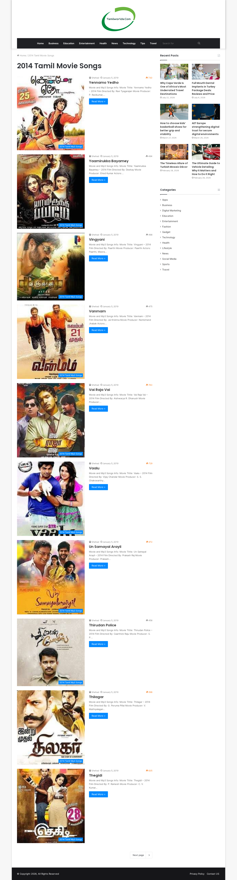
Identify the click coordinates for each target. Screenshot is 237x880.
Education (68, 43)
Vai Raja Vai (99, 389)
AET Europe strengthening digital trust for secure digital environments (205, 128)
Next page (138, 855)
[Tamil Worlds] (119, 19)
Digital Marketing (171, 210)
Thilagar (96, 696)
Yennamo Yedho (104, 82)
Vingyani (97, 239)
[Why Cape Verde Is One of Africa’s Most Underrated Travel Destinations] (174, 72)
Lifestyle (167, 248)
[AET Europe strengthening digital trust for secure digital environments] (206, 112)
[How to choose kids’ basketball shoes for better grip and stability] (174, 112)
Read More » (98, 101)
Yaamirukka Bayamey (109, 161)
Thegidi (95, 775)
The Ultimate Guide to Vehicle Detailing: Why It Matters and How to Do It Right (206, 168)
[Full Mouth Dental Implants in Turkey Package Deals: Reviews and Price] (206, 72)
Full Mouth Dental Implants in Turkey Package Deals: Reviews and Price (203, 88)
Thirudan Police (102, 625)
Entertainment (87, 43)
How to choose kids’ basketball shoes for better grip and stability (173, 128)
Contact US (213, 873)
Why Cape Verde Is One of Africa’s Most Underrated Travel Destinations (173, 88)
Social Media (169, 258)
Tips (142, 43)
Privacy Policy (197, 873)
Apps (165, 199)
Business (53, 43)
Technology (129, 43)
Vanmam (97, 311)
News (115, 43)
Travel (153, 43)
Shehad (95, 77)
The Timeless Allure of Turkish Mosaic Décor (174, 165)
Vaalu (94, 468)
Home (40, 43)
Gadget (166, 232)
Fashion (166, 226)
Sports (166, 264)
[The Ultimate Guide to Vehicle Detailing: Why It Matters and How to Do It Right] (206, 152)
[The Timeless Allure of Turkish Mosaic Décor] (174, 152)
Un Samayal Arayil (105, 546)
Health (103, 43)
